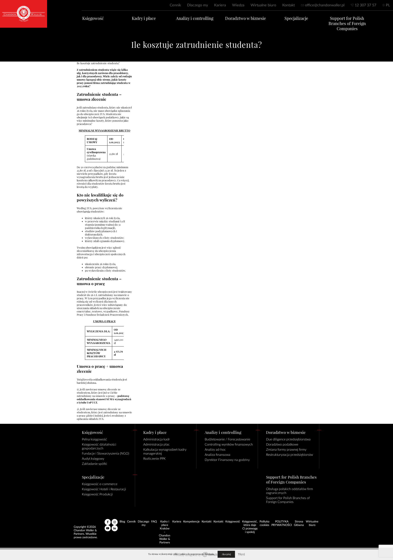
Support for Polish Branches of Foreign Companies (347, 23)
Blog (122, 521)
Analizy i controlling (194, 18)
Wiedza (238, 5)
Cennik (175, 5)
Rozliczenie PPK (154, 458)
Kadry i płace (144, 18)
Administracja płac (156, 444)
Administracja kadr (156, 439)
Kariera (220, 5)
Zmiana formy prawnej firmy (286, 449)
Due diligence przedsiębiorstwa (288, 439)
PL (388, 5)
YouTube (108, 526)
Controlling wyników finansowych (229, 444)
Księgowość (93, 18)
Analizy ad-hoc (215, 449)
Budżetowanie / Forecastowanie (227, 439)
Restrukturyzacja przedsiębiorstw (289, 454)
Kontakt (288, 5)
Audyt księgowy (93, 458)
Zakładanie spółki (94, 463)
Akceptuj (226, 554)
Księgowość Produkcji (97, 494)
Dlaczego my (197, 5)
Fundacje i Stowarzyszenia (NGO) (105, 453)
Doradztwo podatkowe (282, 444)
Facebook (108, 520)
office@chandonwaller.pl (324, 5)
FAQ (154, 521)
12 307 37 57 (365, 5)
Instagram (115, 520)
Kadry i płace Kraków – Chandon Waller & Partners (164, 532)
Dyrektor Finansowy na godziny (227, 460)
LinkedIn (115, 526)
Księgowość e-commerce (99, 484)
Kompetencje (191, 521)
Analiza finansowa (217, 454)
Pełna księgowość (94, 439)
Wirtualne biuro (263, 5)
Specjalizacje (296, 18)
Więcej (241, 554)
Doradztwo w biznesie (245, 18)
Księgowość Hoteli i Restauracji (104, 489)
